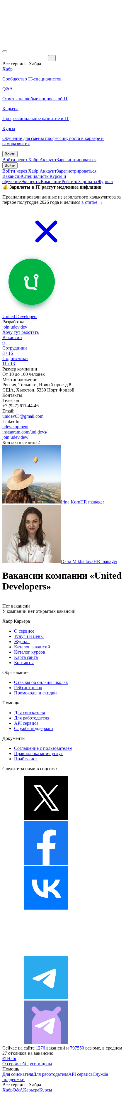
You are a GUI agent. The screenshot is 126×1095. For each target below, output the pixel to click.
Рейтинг (70, 181)
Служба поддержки (33, 728)
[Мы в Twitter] (46, 818)
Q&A (18, 1089)
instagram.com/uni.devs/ (24, 431)
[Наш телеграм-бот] (46, 1042)
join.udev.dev (14, 326)
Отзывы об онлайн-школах (41, 682)
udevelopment (15, 426)
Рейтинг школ (28, 687)
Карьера (31, 1089)
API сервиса (26, 723)
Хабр (7, 1089)
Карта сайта (26, 657)
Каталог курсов (29, 652)
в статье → (92, 202)
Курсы (45, 1089)
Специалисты (36, 176)
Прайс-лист (25, 758)
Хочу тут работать (20, 332)
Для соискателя (29, 712)
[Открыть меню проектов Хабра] (4, 51)
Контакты (24, 662)
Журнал (105, 181)
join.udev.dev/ (15, 437)
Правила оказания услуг (38, 753)
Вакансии (12, 176)
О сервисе (24, 631)
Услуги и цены (29, 636)
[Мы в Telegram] (46, 997)
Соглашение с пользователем (43, 748)
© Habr (9, 1058)
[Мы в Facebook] (46, 863)
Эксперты (31, 181)
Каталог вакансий (32, 646)
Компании (51, 181)
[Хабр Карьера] (25, 57)
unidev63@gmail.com (22, 416)
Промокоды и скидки (35, 692)
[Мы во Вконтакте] (46, 908)
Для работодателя (31, 717)
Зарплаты (87, 181)
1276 (40, 1047)
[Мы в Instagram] (46, 952)
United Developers (19, 316)
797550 (77, 1047)
